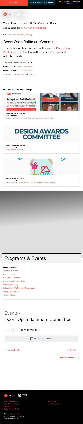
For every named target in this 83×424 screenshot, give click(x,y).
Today (14, 330)
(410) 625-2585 (53, 401)
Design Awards (15, 150)
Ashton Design (15, 414)
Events (11, 313)
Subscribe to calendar (66, 357)
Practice (12, 115)
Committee (11, 147)
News (79, 7)
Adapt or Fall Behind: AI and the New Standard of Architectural (30, 118)
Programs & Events (67, 7)
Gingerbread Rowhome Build (14, 281)
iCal (23, 27)
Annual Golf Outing (10, 285)
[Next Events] (8, 330)
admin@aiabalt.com (55, 404)
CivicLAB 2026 (9, 274)
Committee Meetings (25, 35)
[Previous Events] (5, 329)
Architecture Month (10, 271)
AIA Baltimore (13, 2)
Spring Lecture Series (11, 291)
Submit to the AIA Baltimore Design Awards (19, 288)
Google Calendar (37, 27)
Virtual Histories (9, 295)
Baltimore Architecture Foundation (41, 2)
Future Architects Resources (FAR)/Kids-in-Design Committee (30, 183)
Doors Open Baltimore (11, 278)
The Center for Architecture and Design (69, 2)
